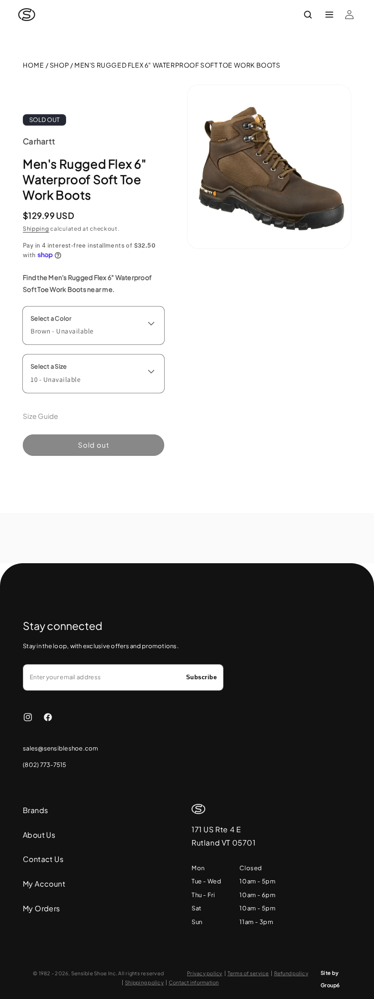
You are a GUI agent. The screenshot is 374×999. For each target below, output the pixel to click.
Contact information (194, 982)
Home (33, 65)
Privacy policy (205, 973)
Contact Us (43, 859)
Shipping (36, 228)
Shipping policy (144, 982)
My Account (44, 883)
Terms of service (248, 973)
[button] (314, 15)
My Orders (41, 908)
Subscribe (201, 677)
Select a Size (49, 366)
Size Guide (40, 416)
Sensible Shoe (89, 973)
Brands (35, 810)
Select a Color (51, 318)
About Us (39, 835)
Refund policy (291, 973)
